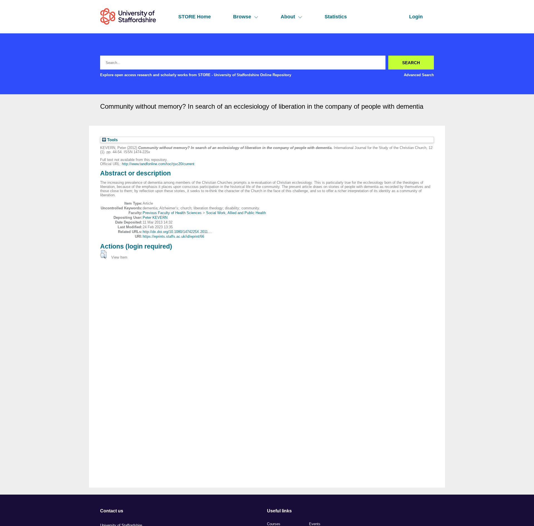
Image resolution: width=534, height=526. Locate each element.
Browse (242, 16)
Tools (112, 140)
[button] (103, 254)
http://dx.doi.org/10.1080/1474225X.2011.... (177, 232)
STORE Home (194, 16)
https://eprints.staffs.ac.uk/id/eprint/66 (173, 236)
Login (416, 16)
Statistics (336, 16)
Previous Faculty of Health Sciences (172, 213)
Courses (273, 524)
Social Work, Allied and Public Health (236, 213)
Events (314, 524)
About (288, 16)
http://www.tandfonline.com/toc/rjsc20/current (158, 164)
